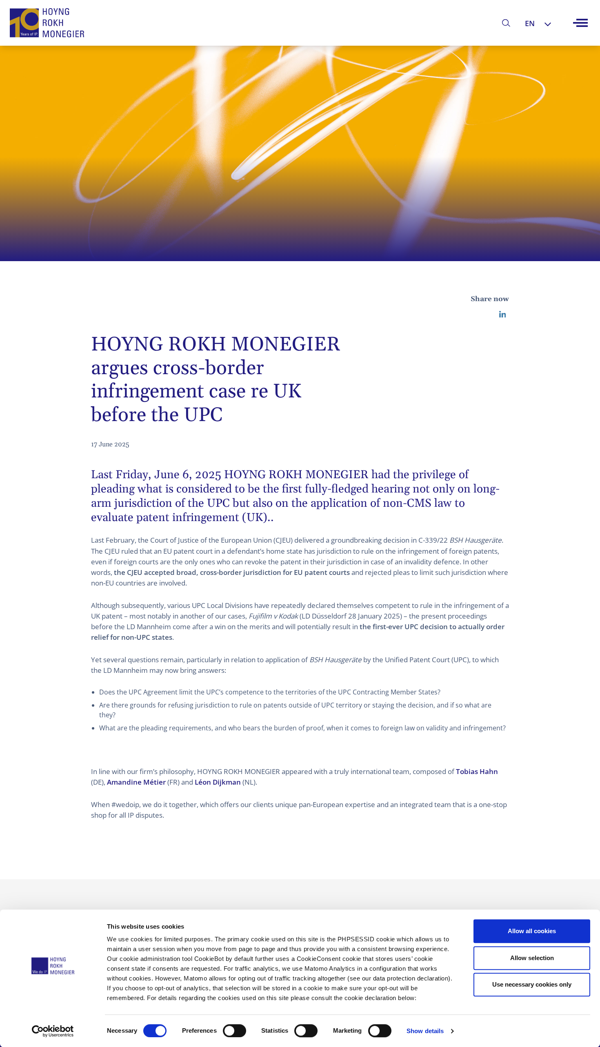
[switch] (234, 1030)
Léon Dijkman (218, 782)
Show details (425, 1030)
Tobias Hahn (477, 771)
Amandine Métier (136, 782)
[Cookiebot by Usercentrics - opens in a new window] (53, 1031)
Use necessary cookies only (531, 984)
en (530, 23)
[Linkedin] (502, 314)
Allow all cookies (532, 930)
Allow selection (532, 957)
